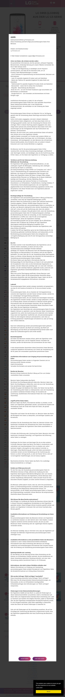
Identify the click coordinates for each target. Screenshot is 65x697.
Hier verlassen (39, 658)
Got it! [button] (48, 691)
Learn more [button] (39, 687)
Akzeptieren (24, 658)
